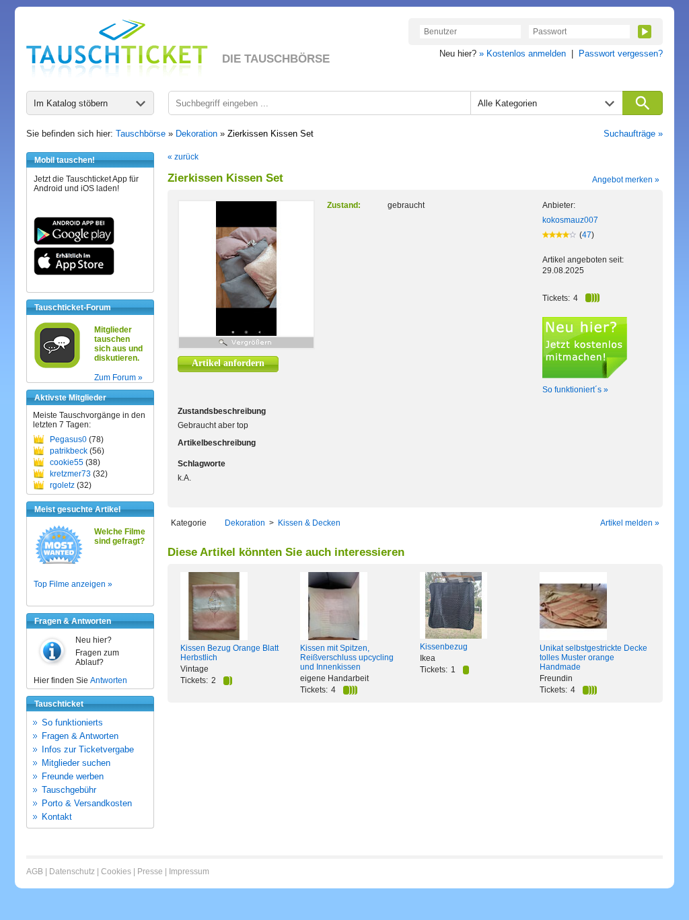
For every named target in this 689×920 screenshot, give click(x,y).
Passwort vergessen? (621, 53)
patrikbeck (68, 451)
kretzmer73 (70, 474)
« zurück (183, 157)
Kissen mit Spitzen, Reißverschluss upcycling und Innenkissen (347, 657)
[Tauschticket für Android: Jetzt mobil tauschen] (74, 242)
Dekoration (196, 134)
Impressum (189, 871)
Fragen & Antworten (80, 736)
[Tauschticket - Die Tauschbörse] (117, 48)
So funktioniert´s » (575, 389)
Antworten (108, 680)
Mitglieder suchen (76, 763)
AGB (34, 871)
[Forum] (57, 366)
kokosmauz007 (570, 220)
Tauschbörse (141, 134)
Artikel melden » (629, 523)
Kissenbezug (444, 646)
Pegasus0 (68, 439)
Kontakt (57, 817)
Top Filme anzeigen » (73, 584)
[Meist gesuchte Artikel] (59, 563)
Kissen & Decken (309, 523)
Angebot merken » (625, 179)
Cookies (116, 871)
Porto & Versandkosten (87, 803)
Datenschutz (72, 871)
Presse (150, 871)
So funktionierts (72, 722)
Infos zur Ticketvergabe (88, 749)
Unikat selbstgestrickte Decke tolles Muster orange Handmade (593, 657)
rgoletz (62, 485)
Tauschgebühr (69, 790)
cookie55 (66, 462)
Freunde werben (73, 776)
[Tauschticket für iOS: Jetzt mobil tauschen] (74, 272)
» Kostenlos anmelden (522, 53)
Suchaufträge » (633, 134)
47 (586, 235)
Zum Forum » (118, 377)
